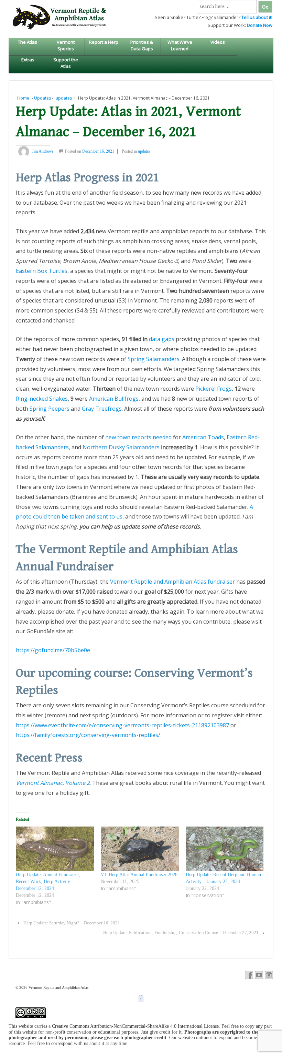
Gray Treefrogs (102, 408)
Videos (217, 42)
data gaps (161, 339)
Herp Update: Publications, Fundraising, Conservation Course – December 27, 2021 (181, 932)
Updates (42, 98)
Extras (27, 60)
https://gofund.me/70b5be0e (53, 650)
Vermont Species (66, 45)
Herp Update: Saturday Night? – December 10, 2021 (71, 922)
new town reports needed (138, 437)
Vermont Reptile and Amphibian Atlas (58, 987)
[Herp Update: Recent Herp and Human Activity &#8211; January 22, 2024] (225, 849)
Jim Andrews (43, 151)
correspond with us (69, 1043)
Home (23, 98)
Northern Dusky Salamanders (121, 447)
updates (64, 98)
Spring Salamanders (154, 359)
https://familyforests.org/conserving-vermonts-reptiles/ (88, 735)
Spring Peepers (49, 408)
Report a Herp (103, 42)
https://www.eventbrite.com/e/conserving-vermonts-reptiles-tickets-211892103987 (122, 725)
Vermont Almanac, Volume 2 (53, 783)
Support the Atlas (65, 63)
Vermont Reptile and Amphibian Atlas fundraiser (172, 581)
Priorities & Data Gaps (141, 45)
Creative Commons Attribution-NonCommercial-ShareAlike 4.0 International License (135, 1026)
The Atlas (27, 42)
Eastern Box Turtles (41, 271)
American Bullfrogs (114, 398)
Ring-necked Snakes (42, 398)
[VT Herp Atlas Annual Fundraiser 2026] (140, 849)
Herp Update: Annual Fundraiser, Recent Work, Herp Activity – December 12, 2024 (48, 881)
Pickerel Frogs (213, 388)
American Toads (203, 437)
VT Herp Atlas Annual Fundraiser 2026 (139, 874)
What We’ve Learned (179, 45)
